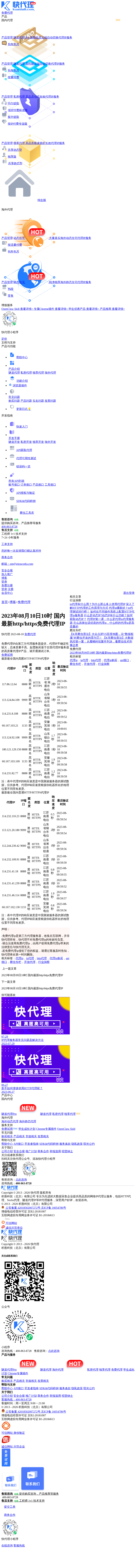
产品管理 (7, 37)
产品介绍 (14, 368)
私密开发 (26, 441)
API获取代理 (24, 450)
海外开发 (50, 441)
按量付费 (13, 77)
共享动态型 (15, 149)
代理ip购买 (56, 958)
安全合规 (19, 1151)
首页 (4, 602)
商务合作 (43, 1151)
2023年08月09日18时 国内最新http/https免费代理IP (100, 652)
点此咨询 (21, 1179)
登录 (4, 581)
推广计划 (31, 1151)
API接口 (18, 1143)
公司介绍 (7, 1151)
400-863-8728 (9, 526)
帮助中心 (22, 357)
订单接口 (26, 484)
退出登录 (129, 592)
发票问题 (50, 400)
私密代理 (26, 372)
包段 (10, 288)
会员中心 (7, 592)
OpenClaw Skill (66, 1128)
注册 (10, 589)
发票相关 (43, 1136)
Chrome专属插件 (46, 1128)
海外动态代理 (9, 1121)
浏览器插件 (20, 385)
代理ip (19, 958)
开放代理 (29, 962)
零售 (10, 295)
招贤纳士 (67, 1151)
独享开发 (38, 441)
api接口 (124, 660)
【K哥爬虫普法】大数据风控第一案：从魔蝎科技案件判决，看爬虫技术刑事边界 (101, 641)
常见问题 (14, 397)
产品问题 (26, 400)
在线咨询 (7, 1545)
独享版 (12, 156)
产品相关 (19, 1136)
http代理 (42, 958)
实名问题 (38, 400)
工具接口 (50, 484)
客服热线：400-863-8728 (16, 1399)
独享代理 (38, 372)
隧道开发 (14, 441)
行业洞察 (44, 962)
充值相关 (31, 1136)
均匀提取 (13, 103)
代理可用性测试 (26, 458)
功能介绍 (22, 380)
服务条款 (65, 1143)
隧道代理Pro (9, 1113)
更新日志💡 (23, 408)
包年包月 (13, 44)
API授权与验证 (25, 492)
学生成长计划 (26, 1128)
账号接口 (14, 484)
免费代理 (24, 602)
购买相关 (7, 1136)
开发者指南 (31, 1143)
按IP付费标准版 (18, 110)
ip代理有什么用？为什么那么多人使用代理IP (97, 604)
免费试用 (7, 654)
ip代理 (30, 958)
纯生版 (42, 200)
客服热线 (19, 1545)
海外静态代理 (27, 1121)
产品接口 (38, 484)
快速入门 (22, 426)
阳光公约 (89, 1143)
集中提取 (13, 116)
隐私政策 (77, 1143)
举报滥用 (55, 1151)
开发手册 (14, 438)
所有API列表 (16, 480)
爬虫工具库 (27, 512)
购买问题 (14, 400)
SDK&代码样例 (26, 501)
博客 (13, 602)
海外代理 (50, 372)
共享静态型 (15, 163)
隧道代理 (14, 372)
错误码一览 (23, 466)
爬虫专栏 (15, 962)
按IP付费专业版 (17, 123)
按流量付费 (15, 244)
